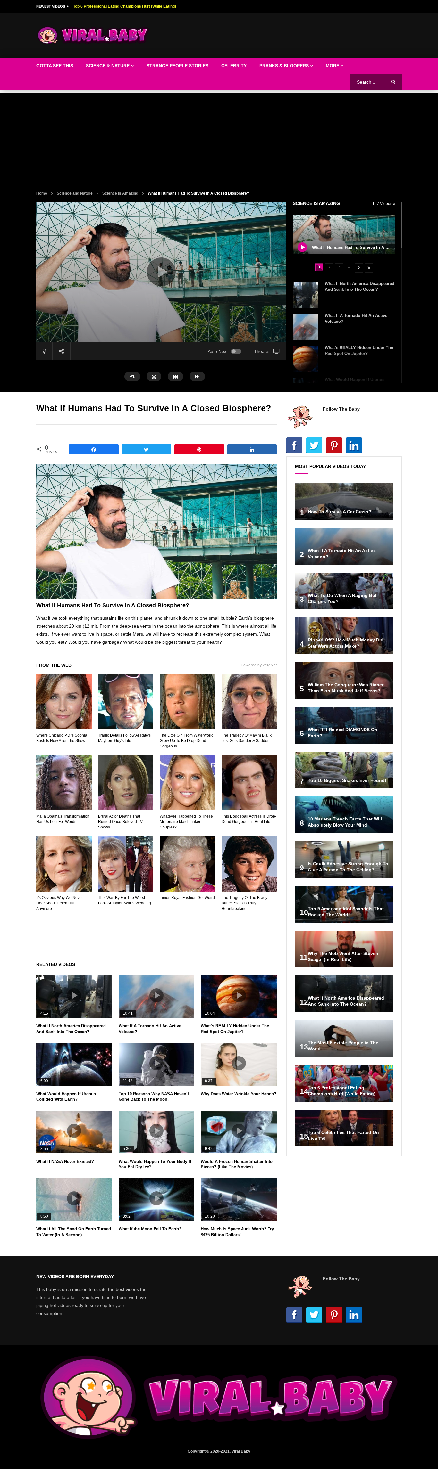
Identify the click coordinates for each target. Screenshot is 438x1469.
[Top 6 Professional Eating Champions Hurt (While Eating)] (344, 1083)
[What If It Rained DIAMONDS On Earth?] (344, 725)
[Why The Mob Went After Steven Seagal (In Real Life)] (344, 949)
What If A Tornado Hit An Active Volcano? (110, 6)
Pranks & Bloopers (284, 65)
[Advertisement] (219, 138)
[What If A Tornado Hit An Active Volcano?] (305, 327)
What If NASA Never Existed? (65, 1161)
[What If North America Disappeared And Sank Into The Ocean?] (305, 295)
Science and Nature (75, 193)
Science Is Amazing (120, 193)
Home (41, 193)
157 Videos (382, 203)
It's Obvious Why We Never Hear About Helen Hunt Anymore (59, 903)
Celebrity (234, 65)
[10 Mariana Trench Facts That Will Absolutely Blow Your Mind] (344, 814)
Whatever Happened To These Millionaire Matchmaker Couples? (186, 821)
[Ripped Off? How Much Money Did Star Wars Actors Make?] (344, 635)
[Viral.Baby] (93, 35)
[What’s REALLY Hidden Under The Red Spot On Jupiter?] (305, 359)
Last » (369, 268)
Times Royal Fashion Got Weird (187, 897)
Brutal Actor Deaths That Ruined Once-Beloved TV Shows (120, 821)
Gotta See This (54, 65)
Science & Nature (108, 65)
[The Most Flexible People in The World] (344, 1038)
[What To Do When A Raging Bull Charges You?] (344, 591)
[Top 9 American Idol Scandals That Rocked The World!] (344, 904)
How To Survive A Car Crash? (339, 511)
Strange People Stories (177, 65)
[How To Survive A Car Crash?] (344, 501)
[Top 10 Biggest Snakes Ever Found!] (344, 770)
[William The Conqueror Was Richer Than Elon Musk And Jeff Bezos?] (344, 680)
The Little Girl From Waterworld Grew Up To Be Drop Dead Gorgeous (187, 740)
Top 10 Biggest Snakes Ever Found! (347, 780)
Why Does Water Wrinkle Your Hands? (238, 1093)
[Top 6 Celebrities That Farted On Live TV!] (344, 1128)
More (332, 65)
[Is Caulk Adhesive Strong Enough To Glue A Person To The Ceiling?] (344, 859)
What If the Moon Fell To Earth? (150, 1229)
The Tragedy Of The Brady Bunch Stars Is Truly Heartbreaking (244, 903)
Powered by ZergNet (259, 665)
